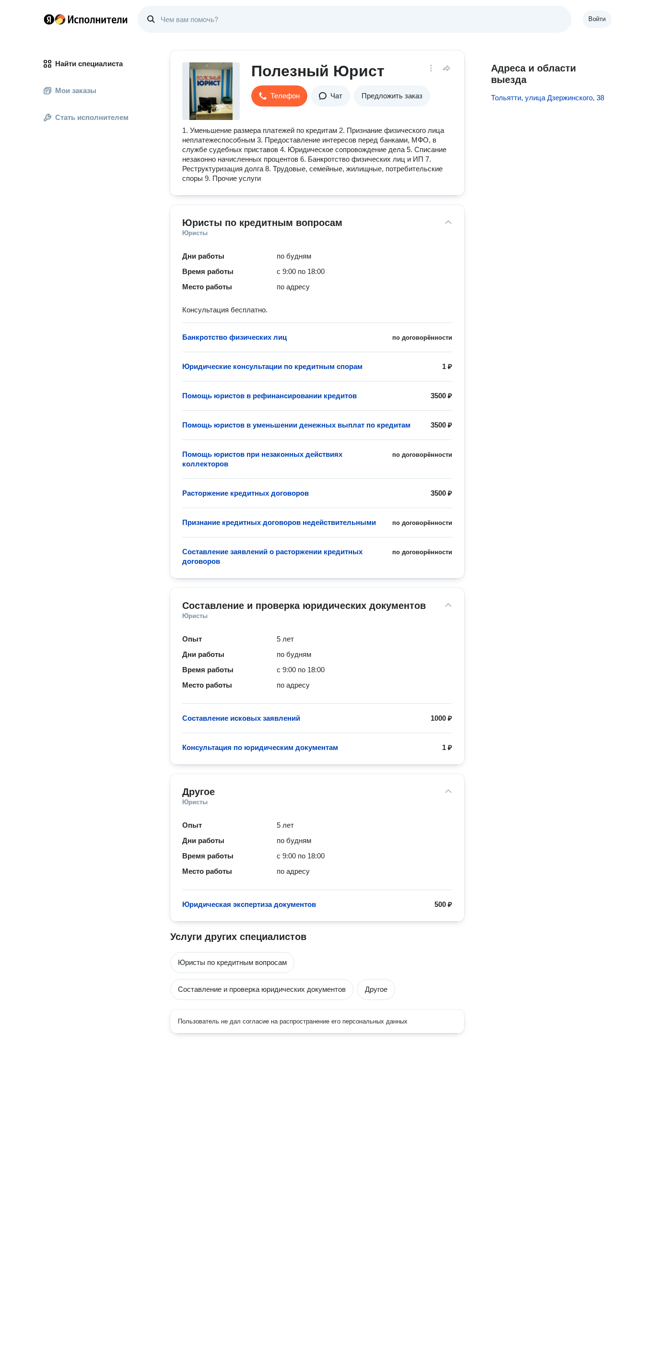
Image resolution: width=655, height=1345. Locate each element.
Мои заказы (75, 90)
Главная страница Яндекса (49, 19)
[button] (279, 96)
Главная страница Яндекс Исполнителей (86, 19)
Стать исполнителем (92, 117)
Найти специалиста (89, 64)
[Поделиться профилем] (446, 68)
